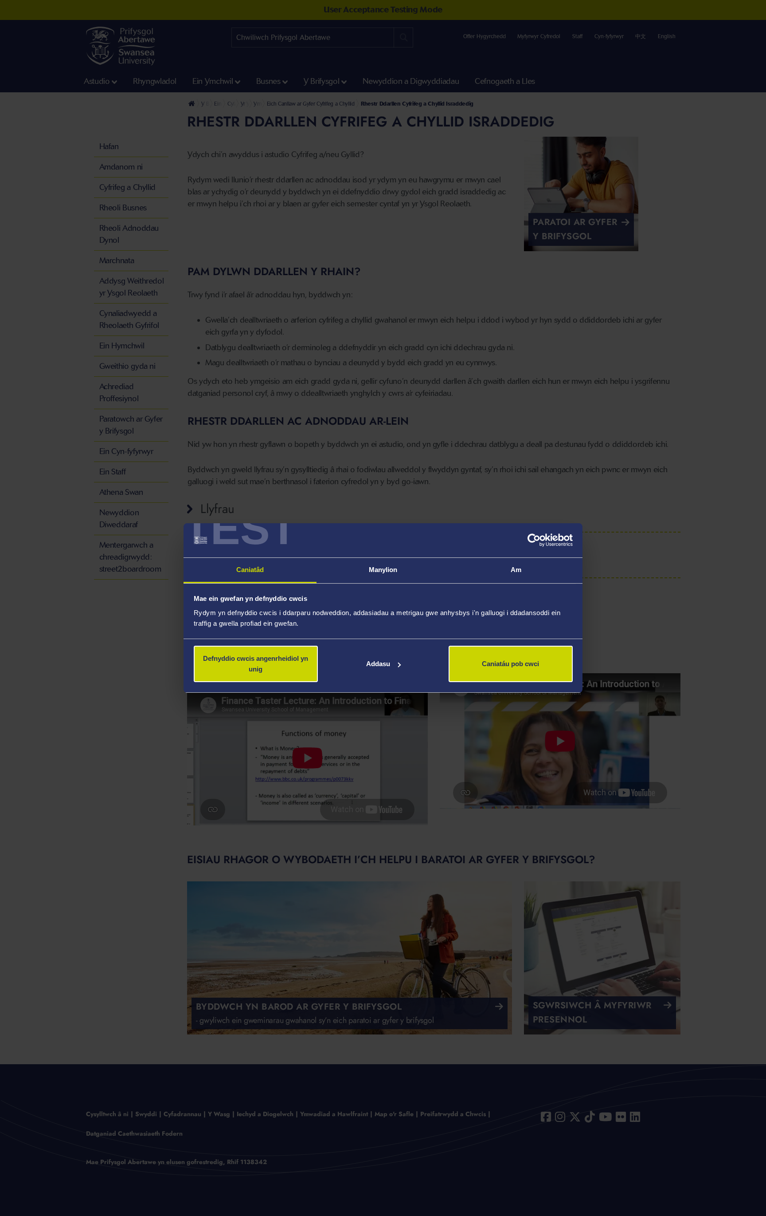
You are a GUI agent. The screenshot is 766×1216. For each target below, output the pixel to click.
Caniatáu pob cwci (510, 663)
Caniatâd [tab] (250, 569)
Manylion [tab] (383, 569)
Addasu (378, 663)
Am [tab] (516, 569)
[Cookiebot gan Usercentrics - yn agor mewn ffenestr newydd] (534, 540)
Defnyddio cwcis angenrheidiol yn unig (255, 664)
